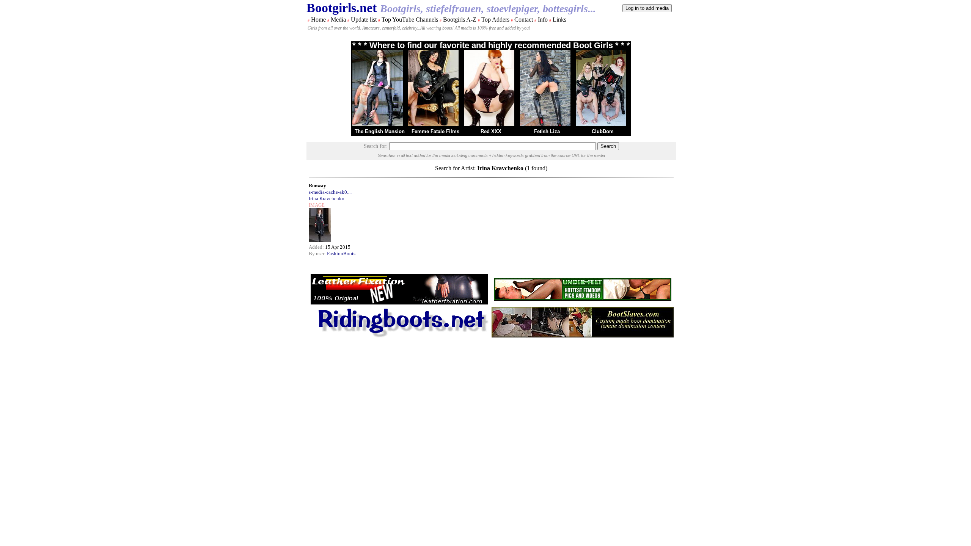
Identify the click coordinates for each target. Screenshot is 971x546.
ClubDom (603, 131)
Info (543, 19)
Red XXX (491, 131)
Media (338, 19)
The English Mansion (380, 131)
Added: (317, 247)
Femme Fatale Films (435, 131)
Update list (364, 19)
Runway (317, 185)
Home (318, 19)
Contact (523, 19)
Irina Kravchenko (326, 198)
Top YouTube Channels (410, 19)
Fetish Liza (547, 131)
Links (559, 19)
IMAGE (317, 205)
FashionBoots (341, 253)
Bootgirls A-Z (459, 19)
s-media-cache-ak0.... (330, 192)
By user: (318, 253)
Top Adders (495, 19)
